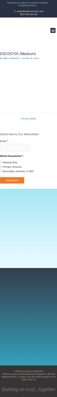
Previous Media (28, 118)
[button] (52, 30)
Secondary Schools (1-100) (18, 171)
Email (4, 141)
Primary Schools (11, 166)
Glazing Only (9, 162)
